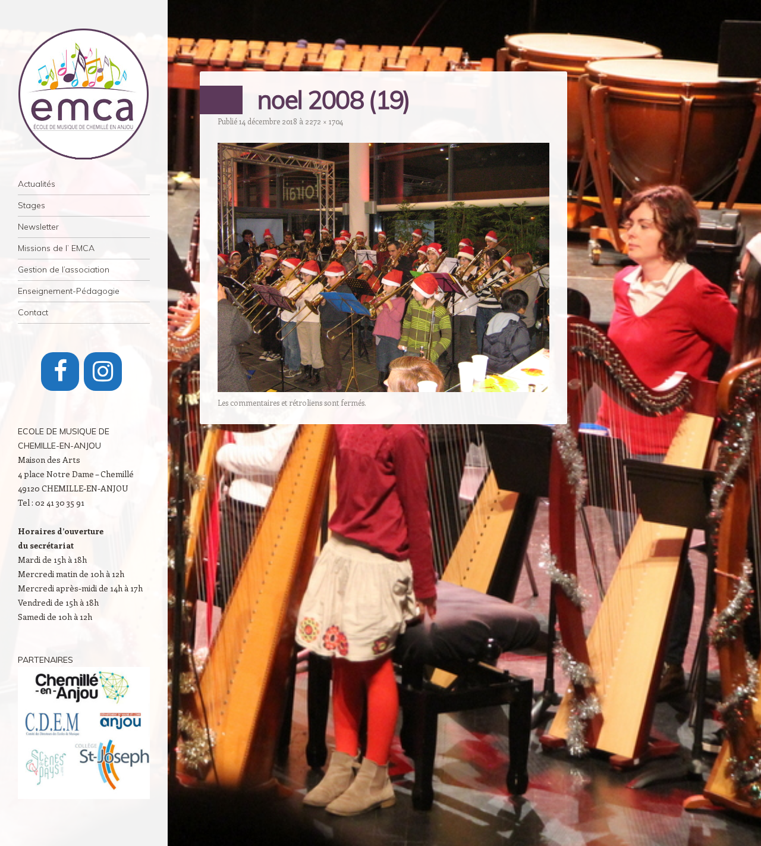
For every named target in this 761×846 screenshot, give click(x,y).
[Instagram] (103, 371)
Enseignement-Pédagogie (69, 291)
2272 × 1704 (324, 121)
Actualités (36, 183)
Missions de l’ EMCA (56, 248)
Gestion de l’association (63, 269)
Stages (31, 205)
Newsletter (38, 226)
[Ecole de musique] (84, 94)
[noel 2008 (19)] (383, 388)
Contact (33, 312)
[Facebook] (60, 371)
